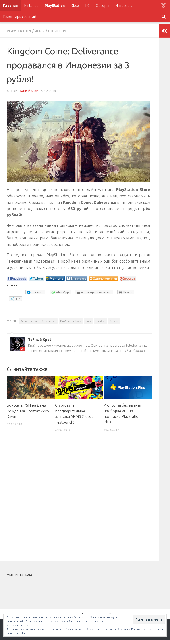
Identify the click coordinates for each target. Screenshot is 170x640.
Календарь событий (19, 17)
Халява (114, 320)
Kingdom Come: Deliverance (38, 320)
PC (87, 6)
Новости (57, 31)
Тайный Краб (28, 91)
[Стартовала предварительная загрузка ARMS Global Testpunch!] (79, 387)
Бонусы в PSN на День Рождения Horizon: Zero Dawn (28, 410)
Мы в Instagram (88, 589)
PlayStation (55, 6)
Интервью (123, 6)
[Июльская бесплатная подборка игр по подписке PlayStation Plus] (128, 387)
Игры (40, 31)
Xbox (75, 6)
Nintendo (31, 6)
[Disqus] (79, 500)
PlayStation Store (70, 320)
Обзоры (102, 6)
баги (88, 320)
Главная (10, 6)
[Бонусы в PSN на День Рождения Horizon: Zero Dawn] (31, 387)
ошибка (100, 320)
